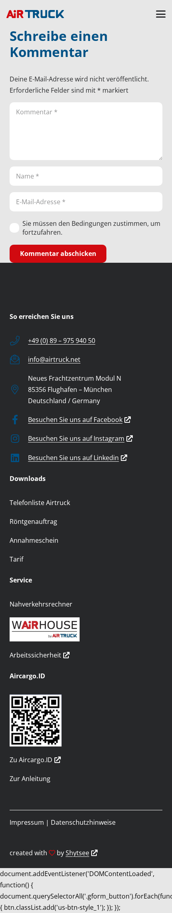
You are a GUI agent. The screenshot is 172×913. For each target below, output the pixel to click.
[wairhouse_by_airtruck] (86, 629)
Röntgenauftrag (33, 521)
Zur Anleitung (30, 778)
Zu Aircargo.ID (31, 759)
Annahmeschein (34, 540)
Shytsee (77, 852)
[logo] (35, 14)
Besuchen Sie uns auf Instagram (76, 438)
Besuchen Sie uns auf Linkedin (73, 457)
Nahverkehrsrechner (41, 604)
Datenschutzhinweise (83, 822)
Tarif (16, 559)
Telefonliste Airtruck (40, 502)
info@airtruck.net (54, 359)
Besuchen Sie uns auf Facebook (75, 419)
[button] (161, 14)
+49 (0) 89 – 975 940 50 (61, 340)
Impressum (27, 822)
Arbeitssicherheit (35, 655)
